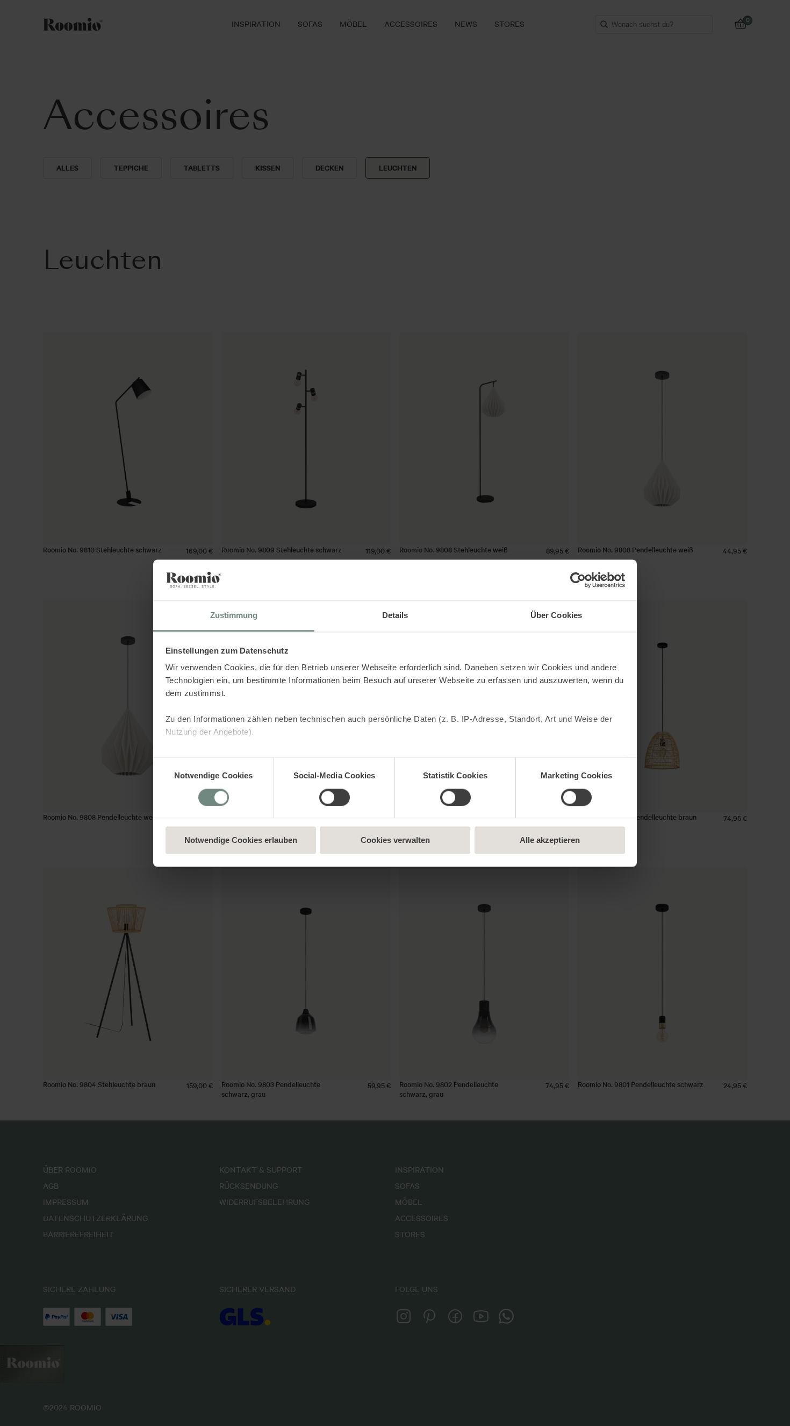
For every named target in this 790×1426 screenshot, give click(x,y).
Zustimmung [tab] (234, 615)
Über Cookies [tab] (556, 615)
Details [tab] (395, 615)
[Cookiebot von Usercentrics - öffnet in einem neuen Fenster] (578, 580)
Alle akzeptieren (550, 840)
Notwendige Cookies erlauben (240, 840)
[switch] (334, 797)
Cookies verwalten (395, 840)
